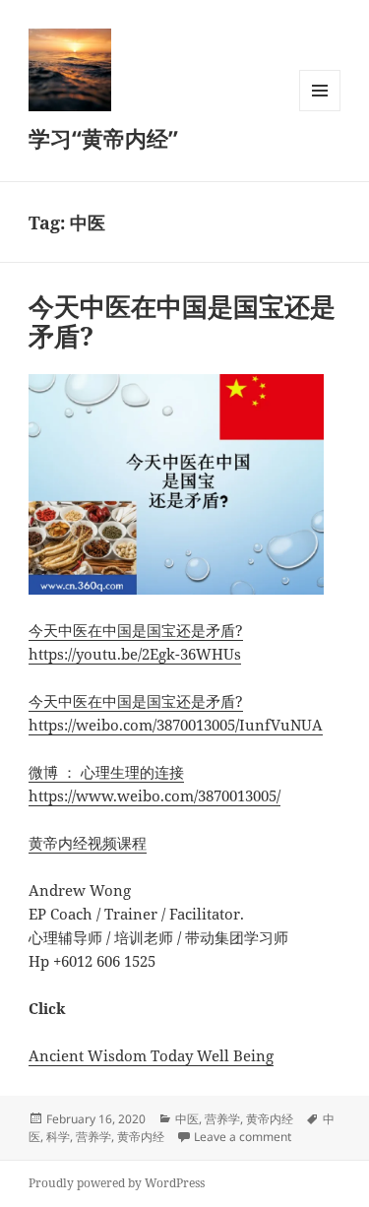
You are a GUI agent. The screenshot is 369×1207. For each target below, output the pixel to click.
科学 (58, 1136)
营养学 (222, 1119)
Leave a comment (242, 1136)
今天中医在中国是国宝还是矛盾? (182, 320)
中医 (187, 1119)
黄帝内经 (269, 1119)
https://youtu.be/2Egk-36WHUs (135, 654)
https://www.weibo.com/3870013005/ (154, 795)
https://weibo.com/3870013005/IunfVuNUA (176, 724)
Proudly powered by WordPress (117, 1183)
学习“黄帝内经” (103, 138)
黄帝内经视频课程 (88, 843)
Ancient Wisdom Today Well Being (151, 1055)
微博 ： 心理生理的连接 (106, 772)
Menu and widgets (320, 110)
